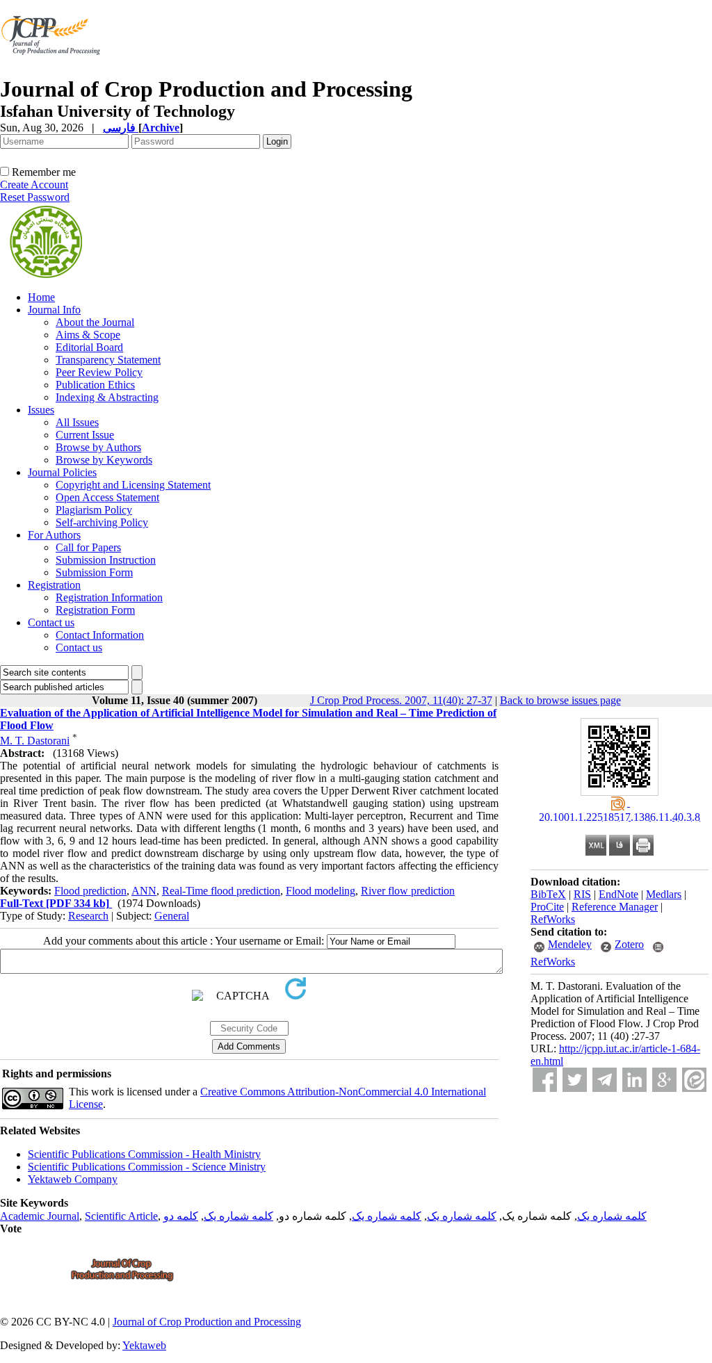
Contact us (51, 622)
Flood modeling (320, 891)
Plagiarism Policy (94, 510)
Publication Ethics (95, 385)
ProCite (547, 907)
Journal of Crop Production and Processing (207, 1322)
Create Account (34, 184)
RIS (582, 894)
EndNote (618, 894)
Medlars (663, 894)
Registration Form (95, 610)
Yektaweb (144, 1345)
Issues (41, 410)
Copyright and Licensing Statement (133, 485)
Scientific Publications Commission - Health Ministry (144, 1154)
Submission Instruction (106, 560)
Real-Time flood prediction (221, 891)
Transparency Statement (108, 360)
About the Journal (95, 322)
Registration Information (109, 597)
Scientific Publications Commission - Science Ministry (147, 1167)
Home (41, 297)
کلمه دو (180, 1216)
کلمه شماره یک (612, 1216)
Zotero (629, 944)
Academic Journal (39, 1216)
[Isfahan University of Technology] (53, 73)
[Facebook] (545, 1080)
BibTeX (548, 894)
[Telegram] (604, 1080)
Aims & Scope (88, 335)
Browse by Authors (98, 447)
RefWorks (553, 919)
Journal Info (54, 310)
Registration (54, 585)
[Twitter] (575, 1080)
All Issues (77, 422)
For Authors (54, 535)
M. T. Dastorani (35, 740)
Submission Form (94, 572)
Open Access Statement (107, 497)
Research (88, 916)
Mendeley (570, 944)
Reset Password (35, 197)
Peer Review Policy (99, 372)
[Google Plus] (664, 1080)
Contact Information (100, 635)
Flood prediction (90, 891)
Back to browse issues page (560, 700)
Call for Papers (88, 547)
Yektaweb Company (73, 1179)
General (171, 916)
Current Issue (85, 435)
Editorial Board (89, 347)
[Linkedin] (634, 1080)
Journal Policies (62, 472)
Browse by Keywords (104, 460)
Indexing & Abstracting (107, 397)
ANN (143, 891)
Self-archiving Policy (102, 522)
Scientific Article (121, 1216)
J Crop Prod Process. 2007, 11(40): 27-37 (401, 700)
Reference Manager (615, 907)
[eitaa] (694, 1080)
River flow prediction (408, 891)
